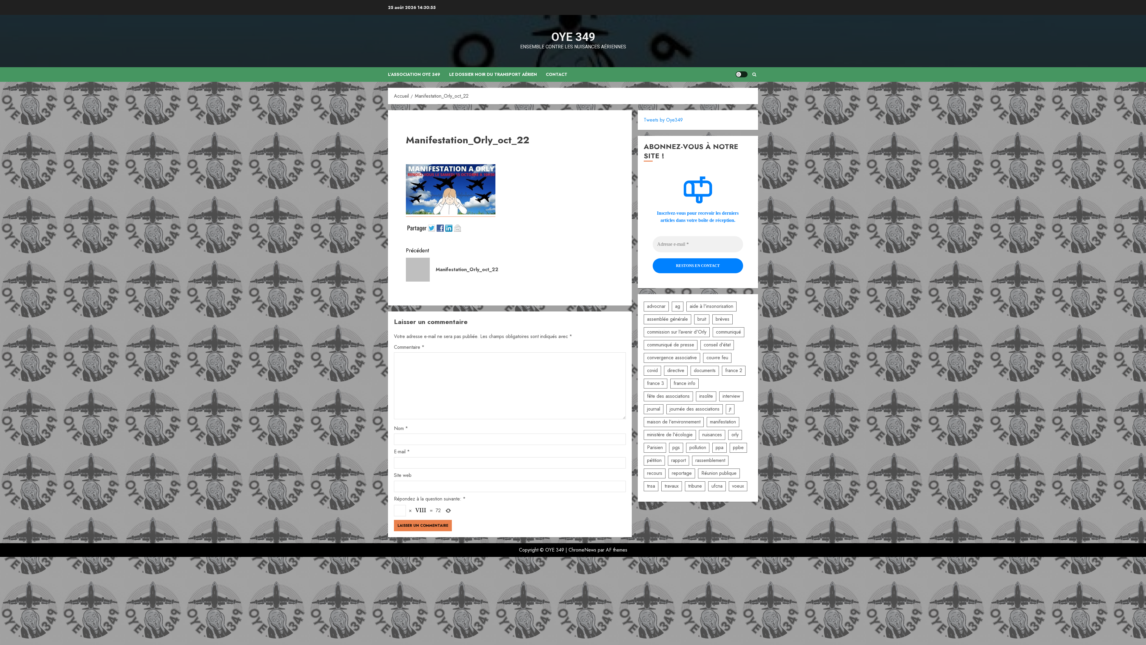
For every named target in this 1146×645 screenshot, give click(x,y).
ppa (719, 447)
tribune (695, 486)
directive (675, 370)
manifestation (723, 421)
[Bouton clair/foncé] (742, 74)
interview (731, 396)
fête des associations (668, 396)
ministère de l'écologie (670, 434)
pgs (676, 447)
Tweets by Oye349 (663, 119)
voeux (738, 486)
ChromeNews (582, 549)
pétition (654, 460)
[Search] (754, 74)
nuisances (712, 434)
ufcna (717, 486)
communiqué (728, 331)
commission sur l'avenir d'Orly (676, 331)
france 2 (733, 370)
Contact (556, 74)
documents (705, 370)
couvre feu (717, 357)
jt (730, 409)
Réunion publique (719, 473)
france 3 (655, 383)
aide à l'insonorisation (711, 306)
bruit (701, 319)
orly (735, 434)
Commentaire (409, 347)
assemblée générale (667, 319)
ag (677, 306)
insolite (706, 396)
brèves (722, 319)
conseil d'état (717, 344)
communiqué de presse (670, 344)
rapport (678, 460)
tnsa (651, 486)
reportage (682, 473)
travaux (672, 486)
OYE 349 (573, 37)
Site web (403, 475)
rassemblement (710, 460)
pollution (697, 447)
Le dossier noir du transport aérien (493, 74)
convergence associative (672, 357)
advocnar (656, 306)
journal (653, 409)
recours (654, 473)
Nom (401, 428)
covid (652, 370)
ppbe (738, 447)
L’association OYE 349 (414, 74)
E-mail (402, 451)
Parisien (655, 447)
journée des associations (695, 409)
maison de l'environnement (673, 421)
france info (684, 383)
